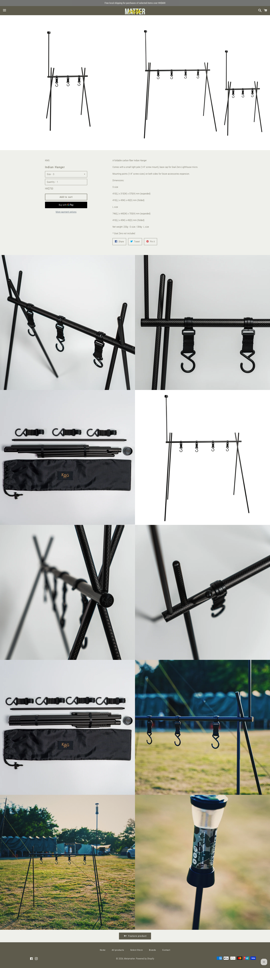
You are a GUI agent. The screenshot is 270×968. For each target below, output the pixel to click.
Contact (166, 950)
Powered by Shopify (145, 958)
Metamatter (129, 958)
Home (103, 950)
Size (49, 174)
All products (118, 950)
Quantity (51, 181)
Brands (152, 950)
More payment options (66, 211)
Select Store (136, 950)
